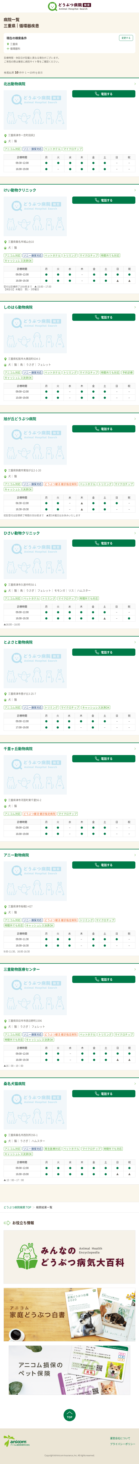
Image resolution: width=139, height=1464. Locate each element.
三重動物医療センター (22, 969)
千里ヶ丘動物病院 (18, 748)
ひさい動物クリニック (22, 533)
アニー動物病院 (16, 855)
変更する (126, 38)
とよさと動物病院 (18, 642)
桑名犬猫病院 (14, 1083)
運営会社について (120, 1438)
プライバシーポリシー (122, 1444)
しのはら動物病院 (18, 307)
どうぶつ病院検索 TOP (17, 1207)
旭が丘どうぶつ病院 (20, 418)
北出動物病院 (14, 83)
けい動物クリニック (20, 190)
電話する (107, 94)
